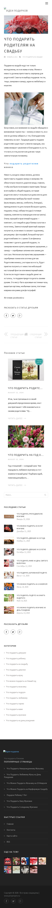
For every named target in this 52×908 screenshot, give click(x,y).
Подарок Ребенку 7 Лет (17, 795)
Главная (10, 824)
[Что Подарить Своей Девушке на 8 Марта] (25, 869)
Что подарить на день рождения (20, 720)
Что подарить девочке (16, 669)
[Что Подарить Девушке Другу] (33, 869)
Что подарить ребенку (16, 658)
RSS (8, 842)
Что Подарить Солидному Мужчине (22, 807)
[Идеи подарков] (26, 10)
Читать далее (15, 418)
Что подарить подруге (15, 692)
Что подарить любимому (16, 698)
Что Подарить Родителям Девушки (26, 388)
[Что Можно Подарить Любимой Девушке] (25, 861)
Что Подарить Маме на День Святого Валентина (32, 562)
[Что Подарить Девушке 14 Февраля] (33, 861)
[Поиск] (45, 494)
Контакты (11, 830)
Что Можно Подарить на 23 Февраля (32, 584)
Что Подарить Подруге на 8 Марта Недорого (31, 596)
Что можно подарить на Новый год (21, 681)
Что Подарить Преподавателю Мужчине (30, 515)
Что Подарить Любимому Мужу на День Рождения (22, 775)
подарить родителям (24, 163)
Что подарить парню (15, 703)
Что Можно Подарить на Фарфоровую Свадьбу (27, 789)
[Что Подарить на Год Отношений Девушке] (26, 436)
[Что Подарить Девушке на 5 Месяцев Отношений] (7, 869)
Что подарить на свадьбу (33, 57)
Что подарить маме (14, 709)
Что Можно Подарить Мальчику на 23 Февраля (27, 783)
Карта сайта (12, 836)
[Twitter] (13, 315)
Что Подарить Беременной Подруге (32, 573)
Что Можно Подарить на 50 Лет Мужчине (30, 527)
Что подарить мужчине (16, 715)
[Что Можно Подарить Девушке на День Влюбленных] (42, 861)
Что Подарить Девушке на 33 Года (31, 538)
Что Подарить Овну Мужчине (19, 801)
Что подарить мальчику (16, 686)
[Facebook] (6, 315)
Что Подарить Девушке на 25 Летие (31, 549)
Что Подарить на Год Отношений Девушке (26, 454)
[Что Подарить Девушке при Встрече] (16, 869)
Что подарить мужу (14, 675)
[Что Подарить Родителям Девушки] (26, 369)
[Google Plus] (19, 315)
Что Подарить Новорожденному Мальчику (25, 768)
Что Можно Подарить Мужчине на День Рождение (31, 608)
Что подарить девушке (16, 652)
